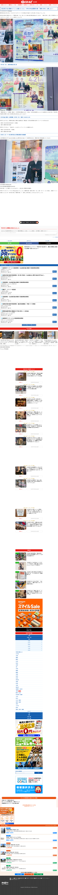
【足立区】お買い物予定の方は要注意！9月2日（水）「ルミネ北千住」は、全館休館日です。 (35, 573)
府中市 (17, 698)
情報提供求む (22, 878)
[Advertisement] (29, 360)
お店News (25, 4)
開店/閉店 (20, 4)
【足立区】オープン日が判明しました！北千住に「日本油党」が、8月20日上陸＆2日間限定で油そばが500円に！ (34, 426)
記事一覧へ (29, 240)
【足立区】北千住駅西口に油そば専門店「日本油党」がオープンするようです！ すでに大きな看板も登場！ (34, 387)
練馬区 (17, 672)
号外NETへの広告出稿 (30, 878)
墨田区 (17, 659)
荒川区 (17, 663)
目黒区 (17, 681)
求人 (15, 4)
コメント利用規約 (55, 237)
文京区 (17, 668)
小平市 (17, 696)
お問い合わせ (37, 878)
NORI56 (6, 348)
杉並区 (17, 676)
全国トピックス (4, 4)
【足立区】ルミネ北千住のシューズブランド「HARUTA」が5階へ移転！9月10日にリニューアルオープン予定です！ (34, 564)
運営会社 (16, 878)
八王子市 (17, 705)
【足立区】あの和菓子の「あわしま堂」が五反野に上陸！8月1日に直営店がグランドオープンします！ (34, 481)
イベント (45, 4)
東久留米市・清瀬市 (19, 694)
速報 (50, 4)
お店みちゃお (32, 4)
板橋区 (17, 670)
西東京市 (17, 687)
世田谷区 (17, 679)
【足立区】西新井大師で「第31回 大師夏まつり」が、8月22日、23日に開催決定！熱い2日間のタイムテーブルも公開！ (35, 374)
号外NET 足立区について (15, 879)
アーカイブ (55, 4)
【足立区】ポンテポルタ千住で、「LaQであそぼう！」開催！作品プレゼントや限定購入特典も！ (34, 582)
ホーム (12, 878)
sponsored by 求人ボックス (13, 265)
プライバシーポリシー (46, 878)
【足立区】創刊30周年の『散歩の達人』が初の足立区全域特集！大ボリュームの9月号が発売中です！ (35, 554)
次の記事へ (47, 240)
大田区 (17, 685)
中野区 (17, 674)
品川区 (17, 683)
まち (37, 4)
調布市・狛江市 (18, 692)
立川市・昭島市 (18, 700)
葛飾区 (17, 657)
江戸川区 (17, 653)
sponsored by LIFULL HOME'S (50, 825)
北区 (16, 666)
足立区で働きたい (4, 265)
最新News (10, 4)
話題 (41, 4)
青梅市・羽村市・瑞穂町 (20, 709)
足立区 (35, 2)
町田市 (17, 707)
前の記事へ (10, 240)
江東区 (17, 655)
